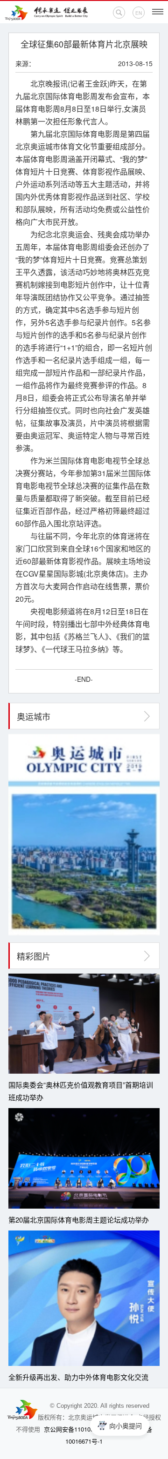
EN (138, 13)
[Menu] (157, 11)
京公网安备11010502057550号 (85, 1429)
